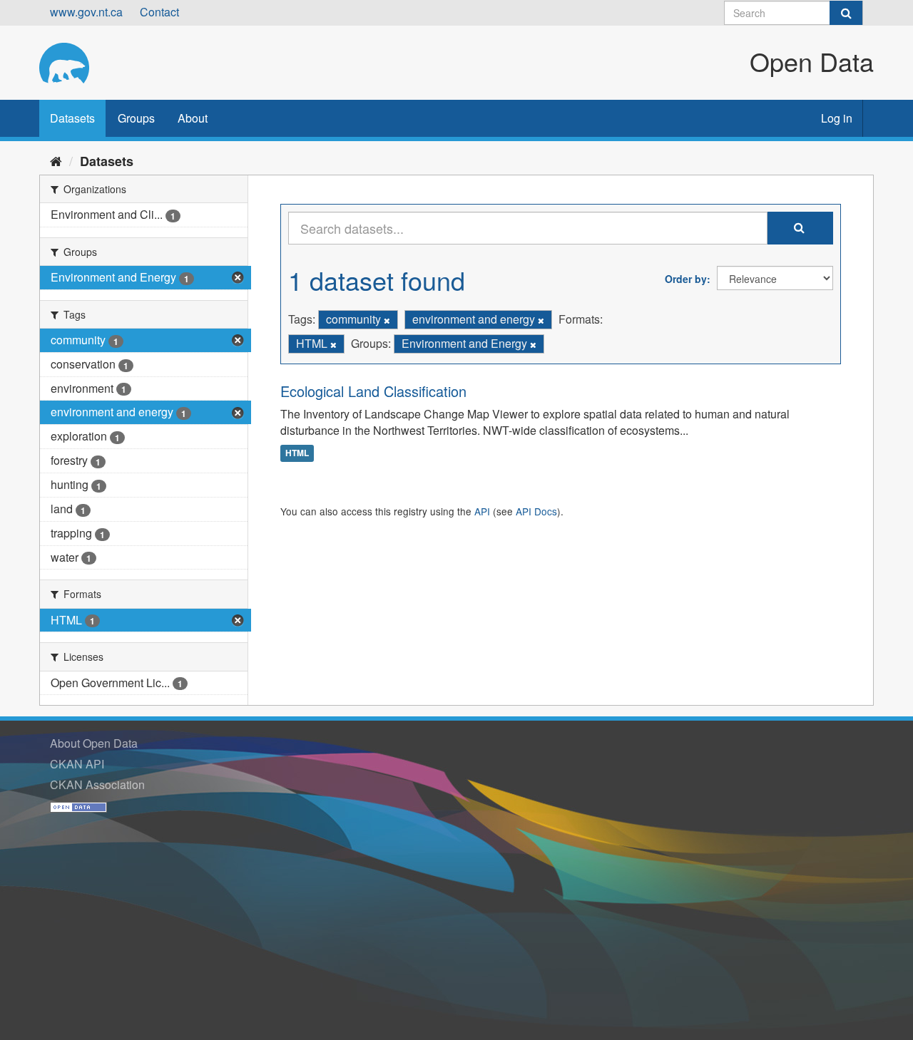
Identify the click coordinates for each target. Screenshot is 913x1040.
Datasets (72, 118)
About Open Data (94, 743)
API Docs (536, 511)
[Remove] (387, 320)
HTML (297, 452)
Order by (686, 279)
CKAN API (77, 764)
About (193, 118)
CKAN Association (97, 784)
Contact (159, 12)
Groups (136, 118)
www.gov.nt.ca (86, 12)
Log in (836, 118)
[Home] (56, 160)
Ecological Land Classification (373, 391)
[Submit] (846, 13)
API (482, 511)
